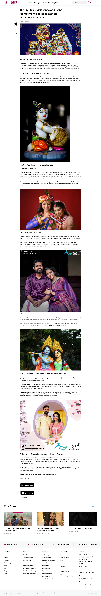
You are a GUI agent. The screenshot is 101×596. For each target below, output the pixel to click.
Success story (7, 563)
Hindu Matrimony (27, 555)
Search (77, 2)
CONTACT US (23, 498)
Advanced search (64, 557)
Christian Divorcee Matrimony (30, 568)
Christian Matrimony (28, 557)
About (5, 565)
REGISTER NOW (24, 478)
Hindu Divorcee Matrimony (29, 573)
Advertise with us (64, 571)
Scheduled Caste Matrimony (48, 579)
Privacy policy (38, 593)
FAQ (61, 2)
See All (93, 506)
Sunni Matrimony (46, 568)
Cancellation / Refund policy (67, 577)
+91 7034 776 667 (83, 572)
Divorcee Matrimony (28, 565)
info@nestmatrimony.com (85, 578)
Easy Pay (55, 2)
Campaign (6, 571)
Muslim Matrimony (27, 560)
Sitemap (6, 573)
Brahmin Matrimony (46, 576)
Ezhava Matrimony (46, 557)
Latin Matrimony (45, 563)
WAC (95, 593)
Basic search (63, 555)
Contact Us (46, 2)
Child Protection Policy (61, 593)
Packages (37, 2)
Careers (62, 569)
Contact (62, 566)
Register (6, 557)
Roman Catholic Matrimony (48, 560)
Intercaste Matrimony (28, 563)
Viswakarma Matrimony (47, 573)
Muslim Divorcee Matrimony (29, 571)
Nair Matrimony (45, 555)
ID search (62, 560)
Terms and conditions (48, 593)
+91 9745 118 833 (92, 572)
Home (30, 2)
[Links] (80, 584)
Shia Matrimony (45, 565)
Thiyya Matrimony (46, 571)
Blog (5, 568)
